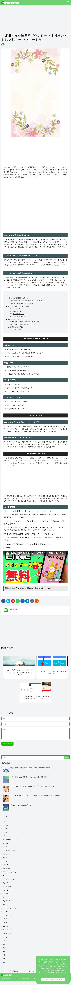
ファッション (7, 915)
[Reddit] (37, 601)
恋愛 (4, 944)
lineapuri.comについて (28, 979)
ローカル (5, 937)
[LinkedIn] (22, 601)
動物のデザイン (18, 311)
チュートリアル (7, 890)
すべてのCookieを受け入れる (53, 979)
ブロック (5, 926)
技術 (4, 948)
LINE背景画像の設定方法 (15, 327)
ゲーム (5, 876)
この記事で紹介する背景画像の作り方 (21, 303)
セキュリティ (7, 887)
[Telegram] (27, 601)
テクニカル (6, 894)
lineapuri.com (10, 44)
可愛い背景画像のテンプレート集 (18, 306)
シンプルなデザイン (19, 317)
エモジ (5, 836)
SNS (4, 822)
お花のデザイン (17, 308)
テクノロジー (7, 901)
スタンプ (5, 883)
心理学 (5, 941)
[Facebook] (3, 601)
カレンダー (6, 865)
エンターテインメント (10, 840)
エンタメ (5, 843)
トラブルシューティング (10, 908)
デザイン (5, 905)
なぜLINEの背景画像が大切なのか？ (20, 298)
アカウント (6, 829)
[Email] (32, 601)
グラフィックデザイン (10, 872)
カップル (5, 858)
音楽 (4, 962)
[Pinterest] (13, 601)
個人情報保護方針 (6, 979)
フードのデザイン (18, 314)
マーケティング (7, 930)
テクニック (6, 897)
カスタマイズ (7, 854)
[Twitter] (8, 601)
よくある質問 (16, 329)
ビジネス (5, 912)
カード (5, 847)
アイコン (5, 825)
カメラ (5, 861)
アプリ (5, 832)
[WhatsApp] (18, 601)
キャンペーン (7, 868)
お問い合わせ (16, 979)
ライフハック (7, 933)
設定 (4, 959)
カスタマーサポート (9, 850)
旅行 (4, 951)
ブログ (5, 923)
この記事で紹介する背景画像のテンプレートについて (26, 301)
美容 (4, 955)
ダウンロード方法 (13, 319)
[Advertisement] (35, 19)
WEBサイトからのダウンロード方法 (24, 324)
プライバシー (7, 919)
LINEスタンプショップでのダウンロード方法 (26, 322)
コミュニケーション (9, 879)
